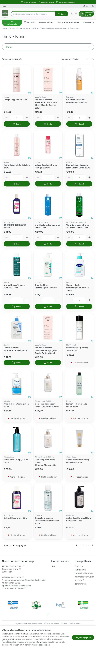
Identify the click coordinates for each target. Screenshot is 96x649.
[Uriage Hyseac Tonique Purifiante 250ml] (16, 264)
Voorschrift (79, 580)
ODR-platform (74, 623)
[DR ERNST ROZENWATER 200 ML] (16, 204)
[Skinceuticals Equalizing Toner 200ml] (79, 327)
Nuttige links (80, 569)
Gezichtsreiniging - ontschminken (54, 28)
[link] (77, 545)
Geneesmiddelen (46, 22)
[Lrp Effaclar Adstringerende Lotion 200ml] (48, 204)
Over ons (79, 566)
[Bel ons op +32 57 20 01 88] (72, 14)
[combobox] (33, 13)
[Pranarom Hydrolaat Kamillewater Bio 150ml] (79, 79)
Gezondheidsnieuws (84, 573)
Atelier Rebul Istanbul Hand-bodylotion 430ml (79, 519)
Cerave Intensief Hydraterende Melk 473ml (15, 349)
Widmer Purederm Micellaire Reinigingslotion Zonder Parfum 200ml (47, 350)
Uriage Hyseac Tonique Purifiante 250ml (14, 286)
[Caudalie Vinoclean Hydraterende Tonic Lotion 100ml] (48, 497)
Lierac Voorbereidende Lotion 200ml (76, 405)
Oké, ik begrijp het (83, 637)
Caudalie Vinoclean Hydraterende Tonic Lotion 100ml (47, 520)
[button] (48, 46)
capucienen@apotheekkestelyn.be (30, 579)
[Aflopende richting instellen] (92, 59)
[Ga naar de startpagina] (5, 14)
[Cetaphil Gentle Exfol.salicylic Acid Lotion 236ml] (79, 264)
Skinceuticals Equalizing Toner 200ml (77, 349)
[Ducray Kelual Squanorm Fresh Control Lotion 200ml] (79, 145)
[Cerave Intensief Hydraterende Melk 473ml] (16, 327)
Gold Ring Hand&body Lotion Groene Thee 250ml (47, 405)
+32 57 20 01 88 (17, 577)
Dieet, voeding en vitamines (68, 22)
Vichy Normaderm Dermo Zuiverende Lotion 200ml (77, 226)
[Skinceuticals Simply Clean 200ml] (16, 439)
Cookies (64, 623)
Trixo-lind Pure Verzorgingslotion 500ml (46, 286)
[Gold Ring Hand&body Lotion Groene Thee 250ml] (48, 383)
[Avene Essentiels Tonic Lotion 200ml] (16, 145)
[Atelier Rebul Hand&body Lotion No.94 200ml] (79, 439)
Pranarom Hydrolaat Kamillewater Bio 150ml (76, 101)
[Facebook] (48, 614)
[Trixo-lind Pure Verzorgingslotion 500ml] (48, 264)
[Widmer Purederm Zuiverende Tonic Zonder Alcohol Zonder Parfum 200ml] (48, 79)
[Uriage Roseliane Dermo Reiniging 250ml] (48, 145)
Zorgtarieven (80, 583)
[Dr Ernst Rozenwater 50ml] (16, 497)
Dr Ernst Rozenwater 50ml (15, 517)
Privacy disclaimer (51, 623)
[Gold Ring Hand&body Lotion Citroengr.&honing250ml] (48, 439)
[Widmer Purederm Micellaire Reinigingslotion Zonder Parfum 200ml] (48, 327)
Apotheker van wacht (84, 576)
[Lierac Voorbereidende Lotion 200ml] (79, 383)
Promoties (31, 22)
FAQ (53, 566)
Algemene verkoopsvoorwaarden (29, 623)
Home (4, 28)
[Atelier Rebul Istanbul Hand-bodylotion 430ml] (79, 497)
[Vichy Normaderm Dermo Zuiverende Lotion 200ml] (79, 204)
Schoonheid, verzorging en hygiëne (24, 28)
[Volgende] (92, 545)
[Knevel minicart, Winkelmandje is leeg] (81, 14)
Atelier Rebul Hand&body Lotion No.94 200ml (77, 461)
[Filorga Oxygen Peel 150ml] (16, 79)
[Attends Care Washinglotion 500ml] (16, 383)
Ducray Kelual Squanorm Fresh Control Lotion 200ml (78, 166)
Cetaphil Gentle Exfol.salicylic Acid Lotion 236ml (77, 287)
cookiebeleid (44, 644)
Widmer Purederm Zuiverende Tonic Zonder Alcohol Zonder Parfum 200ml (46, 103)
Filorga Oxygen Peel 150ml (16, 99)
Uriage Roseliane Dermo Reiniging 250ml (46, 166)
